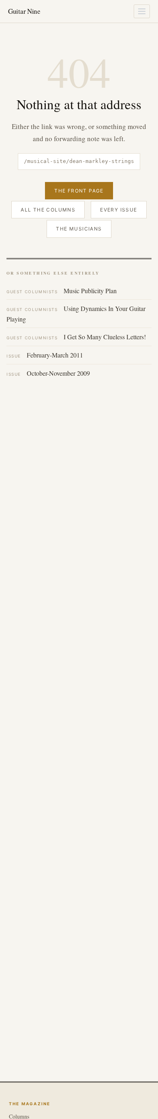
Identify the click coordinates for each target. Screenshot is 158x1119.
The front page (79, 191)
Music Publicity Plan (61, 290)
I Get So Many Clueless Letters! (76, 336)
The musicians (79, 229)
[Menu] (142, 11)
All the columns (48, 210)
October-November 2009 (48, 373)
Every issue (118, 210)
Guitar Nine (24, 11)
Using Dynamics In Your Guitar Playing (75, 313)
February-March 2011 (44, 355)
